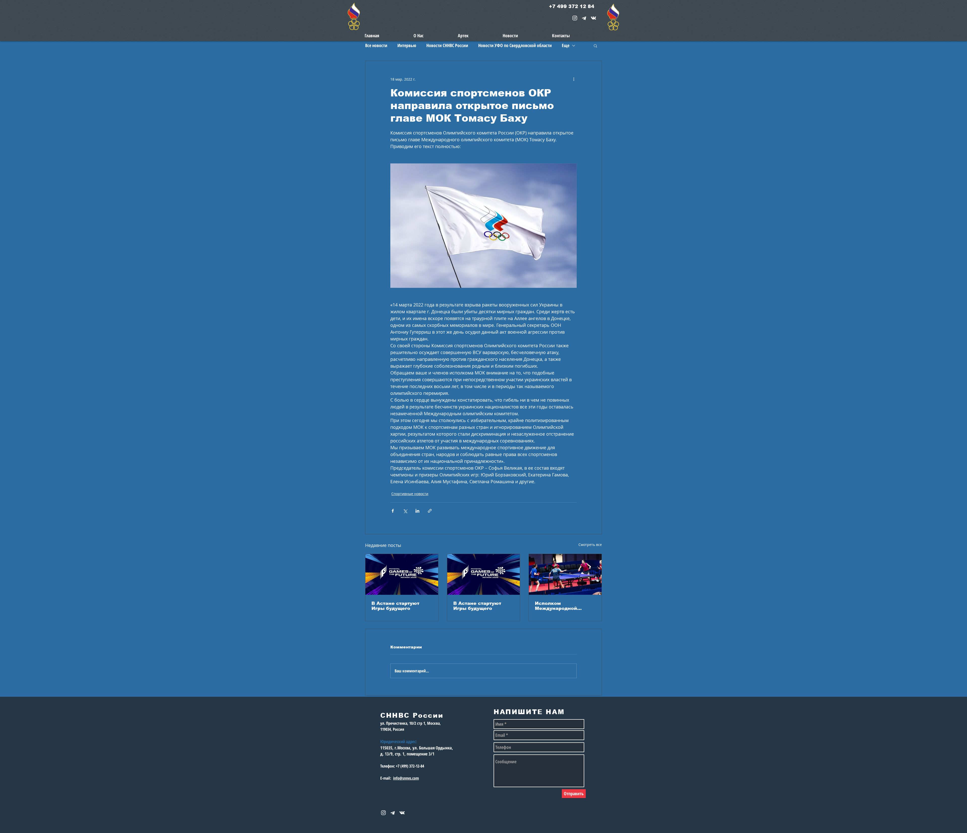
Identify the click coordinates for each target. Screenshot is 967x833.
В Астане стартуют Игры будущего (395, 606)
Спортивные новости (409, 493)
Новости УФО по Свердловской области (515, 45)
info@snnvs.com (406, 778)
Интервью (406, 45)
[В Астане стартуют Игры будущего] (401, 574)
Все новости (376, 45)
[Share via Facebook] (392, 510)
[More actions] (574, 79)
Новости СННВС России (447, 45)
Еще (565, 45)
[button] (595, 46)
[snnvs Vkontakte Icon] (593, 18)
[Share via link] (429, 510)
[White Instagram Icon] (575, 18)
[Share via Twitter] (405, 510)
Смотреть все (590, 544)
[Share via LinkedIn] (417, 510)
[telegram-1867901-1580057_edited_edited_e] (584, 18)
